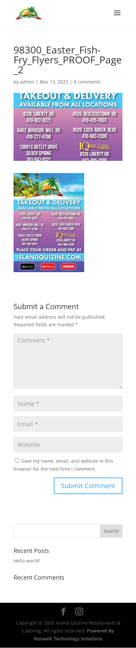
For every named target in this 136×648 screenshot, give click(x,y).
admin (27, 82)
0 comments (87, 82)
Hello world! (27, 561)
